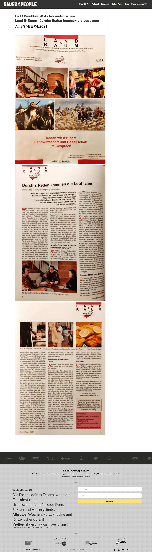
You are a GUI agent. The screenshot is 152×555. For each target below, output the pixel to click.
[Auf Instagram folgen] (119, 549)
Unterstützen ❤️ (139, 4)
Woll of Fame (117, 4)
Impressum (71, 549)
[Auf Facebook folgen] (114, 549)
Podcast (95, 4)
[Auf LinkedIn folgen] (127, 549)
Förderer (105, 4)
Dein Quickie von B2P (22, 490)
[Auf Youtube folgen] (123, 549)
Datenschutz (80, 549)
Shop (127, 4)
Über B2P (83, 4)
